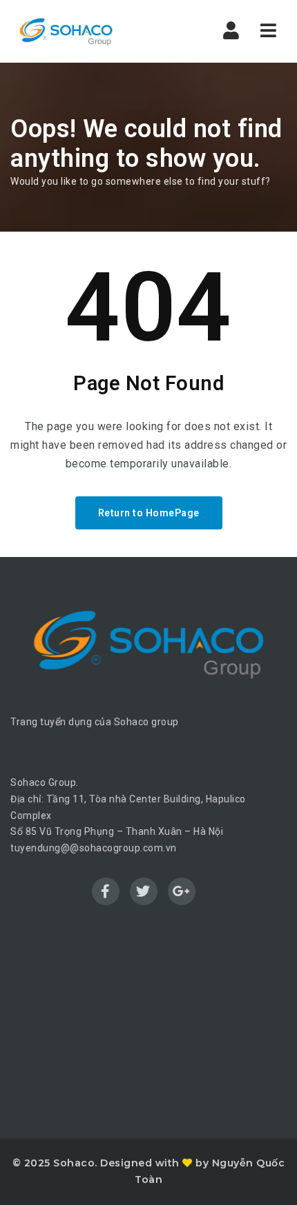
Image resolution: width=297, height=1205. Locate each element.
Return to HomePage (149, 512)
